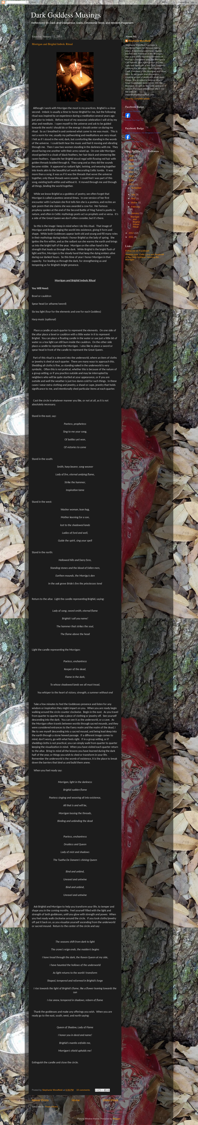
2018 (131, 168)
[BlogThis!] (99, 1090)
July (133, 194)
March (134, 202)
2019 (131, 164)
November (136, 188)
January (135, 213)
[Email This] (96, 1090)
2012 (131, 233)
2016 (131, 176)
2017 (131, 172)
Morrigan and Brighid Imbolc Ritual (52, 44)
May (133, 198)
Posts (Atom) (51, 1107)
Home (76, 1100)
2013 (131, 184)
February (135, 207)
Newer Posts (40, 1100)
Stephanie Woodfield (139, 41)
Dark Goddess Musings (66, 14)
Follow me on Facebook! (137, 251)
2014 (131, 180)
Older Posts (110, 1100)
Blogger (116, 1119)
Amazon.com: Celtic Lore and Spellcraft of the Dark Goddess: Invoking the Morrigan (144, 257)
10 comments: (83, 1090)
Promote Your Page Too (134, 120)
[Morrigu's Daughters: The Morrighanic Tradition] (127, 138)
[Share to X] (102, 1090)
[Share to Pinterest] (108, 1090)
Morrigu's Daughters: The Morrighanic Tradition (143, 133)
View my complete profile (137, 99)
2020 (131, 160)
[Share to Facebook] (105, 1090)
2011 (131, 237)
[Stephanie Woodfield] (127, 117)
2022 (131, 156)
